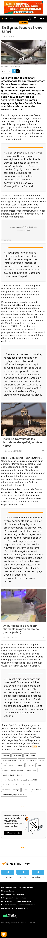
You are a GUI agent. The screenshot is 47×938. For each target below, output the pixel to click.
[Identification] (29, 18)
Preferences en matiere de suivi (14, 908)
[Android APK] (9, 915)
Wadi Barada (36, 790)
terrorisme (6, 790)
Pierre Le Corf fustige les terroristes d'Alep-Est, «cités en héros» (23, 442)
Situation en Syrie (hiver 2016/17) (14, 795)
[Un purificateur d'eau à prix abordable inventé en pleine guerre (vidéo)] (23, 605)
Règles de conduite (9, 905)
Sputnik (19, 775)
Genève (11, 765)
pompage (26, 790)
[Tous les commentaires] (4, 934)
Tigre (39, 765)
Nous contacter (7, 891)
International (17, 755)
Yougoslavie (31, 760)
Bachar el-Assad (17, 770)
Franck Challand (8, 775)
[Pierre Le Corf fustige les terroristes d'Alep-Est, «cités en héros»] (23, 419)
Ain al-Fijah (30, 765)
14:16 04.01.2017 (8, 36)
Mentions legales (26, 887)
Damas (41, 760)
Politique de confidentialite (12, 894)
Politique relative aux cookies (13, 898)
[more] (42, 450)
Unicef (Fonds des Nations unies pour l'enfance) (19, 785)
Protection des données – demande (16, 901)
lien (35, 746)
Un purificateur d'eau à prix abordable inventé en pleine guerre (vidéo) (21, 629)
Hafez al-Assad (31, 770)
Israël (33, 755)
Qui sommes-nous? (9, 887)
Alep (4, 765)
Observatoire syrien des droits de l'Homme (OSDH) (20, 780)
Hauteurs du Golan (9, 760)
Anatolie (5, 770)
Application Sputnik (27, 905)
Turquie (21, 760)
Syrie (26, 755)
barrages (16, 790)
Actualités (5, 755)
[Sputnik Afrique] (7, 19)
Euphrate (20, 765)
